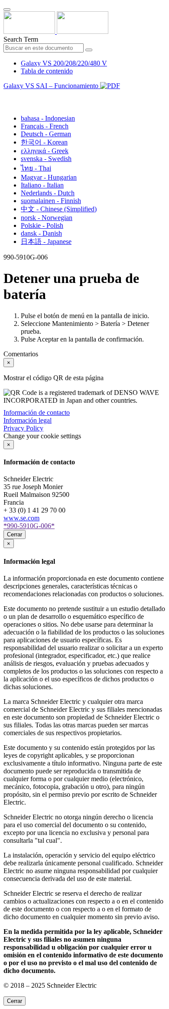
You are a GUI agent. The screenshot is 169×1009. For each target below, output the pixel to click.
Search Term (20, 39)
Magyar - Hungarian (49, 177)
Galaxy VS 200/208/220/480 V (64, 63)
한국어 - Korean (44, 142)
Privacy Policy (23, 428)
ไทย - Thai (36, 168)
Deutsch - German (46, 134)
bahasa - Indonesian (48, 118)
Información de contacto (36, 412)
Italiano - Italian (42, 185)
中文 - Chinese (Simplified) (59, 209)
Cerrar (14, 534)
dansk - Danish (41, 233)
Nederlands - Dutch (48, 193)
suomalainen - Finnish (51, 200)
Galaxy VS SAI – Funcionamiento (51, 85)
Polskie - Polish (42, 225)
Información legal (27, 420)
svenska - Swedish (46, 158)
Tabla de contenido (47, 71)
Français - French (44, 126)
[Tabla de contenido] (6, 95)
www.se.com (21, 518)
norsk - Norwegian (46, 217)
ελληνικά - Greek (44, 150)
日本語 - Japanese (46, 241)
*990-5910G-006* (29, 525)
